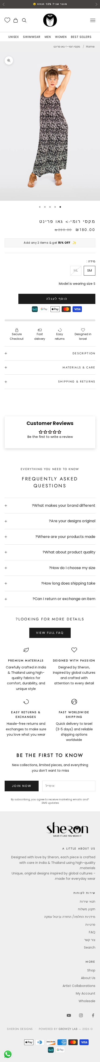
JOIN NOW (22, 786)
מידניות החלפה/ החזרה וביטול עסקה (69, 916)
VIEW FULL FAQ (50, 633)
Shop (91, 970)
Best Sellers (81, 37)
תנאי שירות (87, 901)
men (48, 37)
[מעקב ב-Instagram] (81, 1015)
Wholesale (87, 1001)
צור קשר (89, 940)
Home (90, 47)
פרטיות (90, 924)
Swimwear (31, 37)
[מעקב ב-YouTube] (69, 1015)
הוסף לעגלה (56, 299)
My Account (85, 993)
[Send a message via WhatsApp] (7, 1054)
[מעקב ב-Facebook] (93, 1015)
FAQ (92, 932)
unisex (13, 37)
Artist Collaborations (79, 985)
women (61, 37)
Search (89, 947)
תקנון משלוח (86, 909)
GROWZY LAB (68, 1029)
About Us (88, 978)
